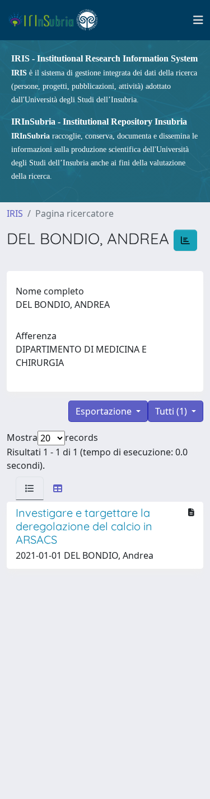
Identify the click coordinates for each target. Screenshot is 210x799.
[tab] (30, 488)
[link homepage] (58, 20)
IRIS (15, 213)
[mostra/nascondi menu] (198, 20)
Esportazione (105, 411)
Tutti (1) (172, 411)
